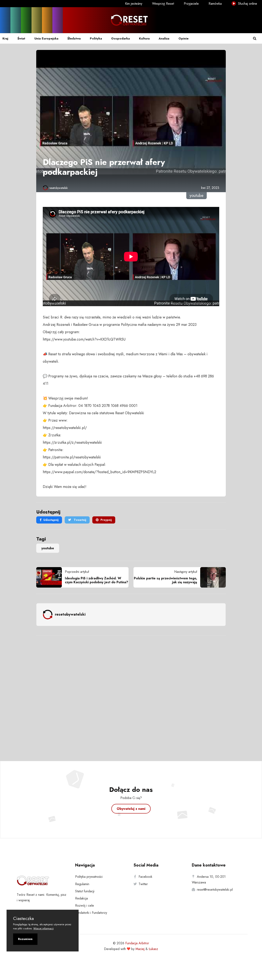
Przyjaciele (191, 3)
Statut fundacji (84, 891)
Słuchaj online (247, 3)
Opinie (183, 38)
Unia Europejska (46, 38)
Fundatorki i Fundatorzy (91, 912)
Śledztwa (74, 38)
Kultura (144, 38)
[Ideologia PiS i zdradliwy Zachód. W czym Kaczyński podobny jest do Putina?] (50, 577)
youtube (47, 548)
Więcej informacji (43, 928)
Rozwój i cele (84, 905)
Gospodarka (120, 38)
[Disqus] (131, 693)
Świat (21, 38)
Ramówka (215, 3)
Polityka (96, 38)
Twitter (143, 884)
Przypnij (106, 520)
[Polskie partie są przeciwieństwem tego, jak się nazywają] (211, 577)
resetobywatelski (58, 188)
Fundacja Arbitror (137, 943)
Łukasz (153, 949)
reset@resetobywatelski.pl (215, 889)
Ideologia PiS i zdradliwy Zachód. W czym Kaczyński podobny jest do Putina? (96, 580)
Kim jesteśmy (133, 3)
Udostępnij (51, 520)
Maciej (140, 949)
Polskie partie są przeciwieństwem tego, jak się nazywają (165, 580)
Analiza (164, 38)
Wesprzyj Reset (163, 3)
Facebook (145, 876)
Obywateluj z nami (131, 808)
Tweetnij (79, 520)
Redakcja (81, 898)
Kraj (5, 38)
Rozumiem (25, 939)
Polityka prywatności (89, 876)
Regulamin (82, 884)
